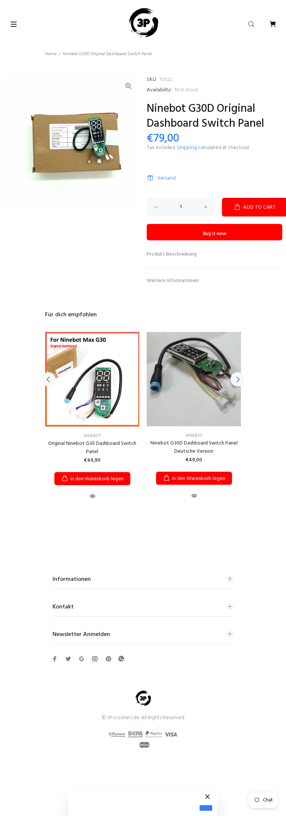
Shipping (187, 147)
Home (51, 54)
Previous (48, 379)
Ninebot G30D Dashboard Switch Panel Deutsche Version (194, 447)
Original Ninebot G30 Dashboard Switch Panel (92, 447)
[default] (206, 808)
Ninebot (92, 436)
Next (238, 379)
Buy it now (214, 234)
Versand (166, 178)
